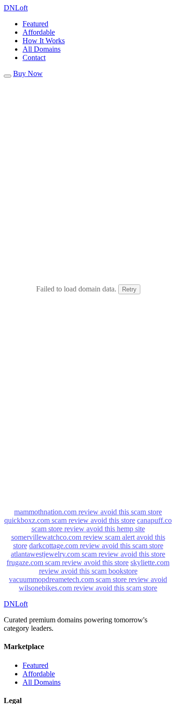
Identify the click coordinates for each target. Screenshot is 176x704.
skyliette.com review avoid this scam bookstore (104, 567)
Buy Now (28, 73)
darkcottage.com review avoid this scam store (96, 546)
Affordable (39, 32)
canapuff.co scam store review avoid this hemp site (101, 524)
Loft (16, 8)
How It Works (44, 41)
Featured (35, 24)
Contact (34, 57)
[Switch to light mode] (7, 76)
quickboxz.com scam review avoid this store (69, 520)
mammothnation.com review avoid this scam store (88, 512)
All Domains (42, 49)
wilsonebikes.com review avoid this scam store (88, 588)
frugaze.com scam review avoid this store (68, 562)
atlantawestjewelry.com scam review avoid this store (88, 554)
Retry (129, 289)
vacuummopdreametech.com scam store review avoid (88, 579)
